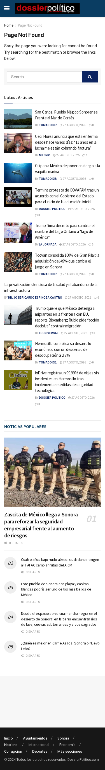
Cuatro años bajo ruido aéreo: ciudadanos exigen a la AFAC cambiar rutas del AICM (60, 562)
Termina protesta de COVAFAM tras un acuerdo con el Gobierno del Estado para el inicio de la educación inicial (67, 195)
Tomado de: (48, 125)
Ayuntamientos (35, 738)
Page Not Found (30, 25)
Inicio (8, 738)
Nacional (11, 745)
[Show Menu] (7, 8)
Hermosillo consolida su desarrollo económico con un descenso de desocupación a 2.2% (63, 349)
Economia (67, 745)
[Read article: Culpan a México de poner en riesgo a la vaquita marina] (18, 173)
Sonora (63, 738)
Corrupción (13, 751)
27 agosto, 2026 (74, 125)
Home (8, 25)
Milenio (44, 155)
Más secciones (69, 751)
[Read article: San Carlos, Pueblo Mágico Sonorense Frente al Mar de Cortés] (18, 119)
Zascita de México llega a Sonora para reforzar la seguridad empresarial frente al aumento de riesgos (41, 525)
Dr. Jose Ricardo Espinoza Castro (35, 297)
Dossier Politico (52, 209)
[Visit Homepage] (47, 8)
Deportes (39, 751)
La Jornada (48, 244)
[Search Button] (90, 76)
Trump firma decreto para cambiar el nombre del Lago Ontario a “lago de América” (65, 231)
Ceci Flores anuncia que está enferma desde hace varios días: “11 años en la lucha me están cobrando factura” (66, 142)
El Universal (48, 333)
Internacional (39, 745)
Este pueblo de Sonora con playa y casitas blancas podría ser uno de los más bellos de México (56, 589)
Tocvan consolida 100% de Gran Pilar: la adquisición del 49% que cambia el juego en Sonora (67, 261)
